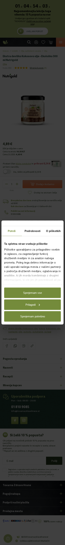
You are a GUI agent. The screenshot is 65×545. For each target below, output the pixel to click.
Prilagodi (30, 304)
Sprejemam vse (32, 292)
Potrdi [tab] (12, 230)
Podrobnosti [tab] (32, 230)
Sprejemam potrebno (32, 316)
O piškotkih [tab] (53, 230)
